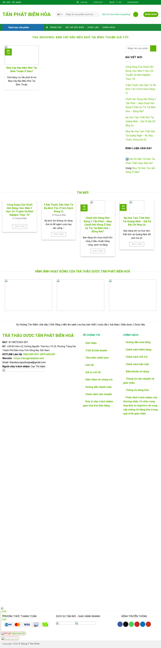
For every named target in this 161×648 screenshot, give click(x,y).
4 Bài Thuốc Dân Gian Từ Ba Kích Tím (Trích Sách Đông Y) (140, 89)
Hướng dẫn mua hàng (138, 342)
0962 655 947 (18, 633)
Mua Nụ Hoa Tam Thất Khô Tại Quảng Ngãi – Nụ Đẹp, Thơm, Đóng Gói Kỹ (140, 135)
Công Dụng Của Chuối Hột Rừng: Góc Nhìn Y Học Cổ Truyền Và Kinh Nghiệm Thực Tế (139, 72)
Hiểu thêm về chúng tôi (98, 379)
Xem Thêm (19, 226)
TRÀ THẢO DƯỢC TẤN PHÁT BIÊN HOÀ (38, 335)
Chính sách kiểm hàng (138, 349)
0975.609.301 (48, 354)
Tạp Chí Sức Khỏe (74, 27)
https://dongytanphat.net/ (29, 358)
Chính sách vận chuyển (98, 394)
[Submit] (153, 48)
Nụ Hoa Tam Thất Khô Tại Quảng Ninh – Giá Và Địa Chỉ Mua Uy (140, 121)
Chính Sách (108, 27)
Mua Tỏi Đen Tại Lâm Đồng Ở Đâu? (140, 170)
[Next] (151, 297)
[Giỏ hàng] (135, 14)
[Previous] (9, 297)
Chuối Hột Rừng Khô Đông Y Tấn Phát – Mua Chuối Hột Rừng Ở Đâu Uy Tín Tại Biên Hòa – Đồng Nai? (140, 105)
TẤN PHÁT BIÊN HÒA (26, 14)
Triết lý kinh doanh (96, 350)
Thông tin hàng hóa (137, 390)
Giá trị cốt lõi (93, 372)
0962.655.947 (31, 354)
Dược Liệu (93, 27)
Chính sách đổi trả (136, 357)
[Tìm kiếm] (96, 14)
